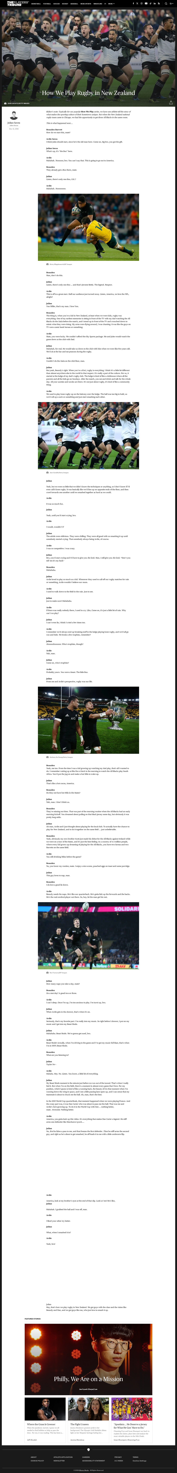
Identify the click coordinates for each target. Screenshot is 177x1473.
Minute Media (84, 1470)
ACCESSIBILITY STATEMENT (93, 1461)
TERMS (135, 1457)
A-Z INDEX (119, 1461)
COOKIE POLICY (37, 1461)
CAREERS (86, 1457)
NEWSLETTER (59, 1461)
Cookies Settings (139, 1461)
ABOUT (33, 1457)
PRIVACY (118, 1457)
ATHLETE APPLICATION (63, 1457)
